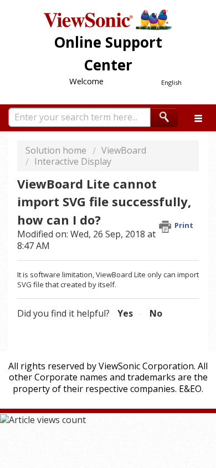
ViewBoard (123, 150)
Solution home (57, 150)
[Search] (164, 117)
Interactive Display (72, 161)
